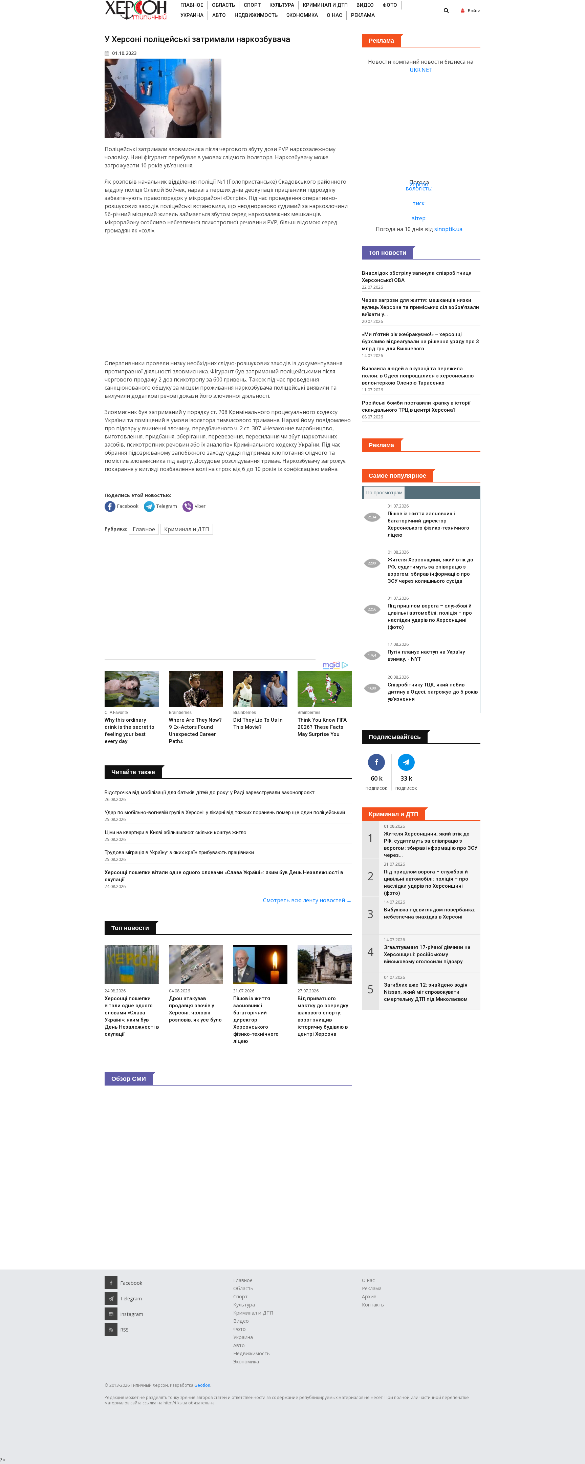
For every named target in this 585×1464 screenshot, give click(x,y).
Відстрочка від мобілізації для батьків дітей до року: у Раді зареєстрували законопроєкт (210, 792)
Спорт (252, 5)
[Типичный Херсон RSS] (111, 1329)
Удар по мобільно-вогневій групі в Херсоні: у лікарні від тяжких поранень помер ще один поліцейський (225, 812)
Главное (191, 5)
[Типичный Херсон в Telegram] (406, 762)
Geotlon (202, 1385)
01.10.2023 (123, 53)
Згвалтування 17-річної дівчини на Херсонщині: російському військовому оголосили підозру (427, 954)
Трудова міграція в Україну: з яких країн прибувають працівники (179, 852)
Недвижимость (256, 15)
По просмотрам (385, 492)
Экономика (302, 15)
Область (223, 5)
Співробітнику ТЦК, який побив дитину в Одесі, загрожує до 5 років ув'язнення (433, 692)
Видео (365, 5)
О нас (334, 15)
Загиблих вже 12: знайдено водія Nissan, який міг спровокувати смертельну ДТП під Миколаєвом (426, 992)
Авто (219, 15)
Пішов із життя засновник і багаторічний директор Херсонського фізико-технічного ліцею (256, 1019)
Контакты (373, 1304)
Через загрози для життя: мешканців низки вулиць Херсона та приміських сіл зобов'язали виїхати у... (420, 307)
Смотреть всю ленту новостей (307, 900)
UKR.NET (421, 70)
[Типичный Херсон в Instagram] (111, 1313)
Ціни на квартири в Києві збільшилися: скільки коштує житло (175, 832)
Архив (369, 1296)
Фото (390, 5)
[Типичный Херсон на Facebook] (376, 762)
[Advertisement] (228, 296)
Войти (474, 11)
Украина (191, 15)
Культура (281, 5)
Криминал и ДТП (325, 5)
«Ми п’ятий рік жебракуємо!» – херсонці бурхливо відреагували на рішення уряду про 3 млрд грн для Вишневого (420, 341)
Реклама (363, 15)
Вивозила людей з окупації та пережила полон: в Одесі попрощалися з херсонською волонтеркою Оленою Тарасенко (418, 376)
